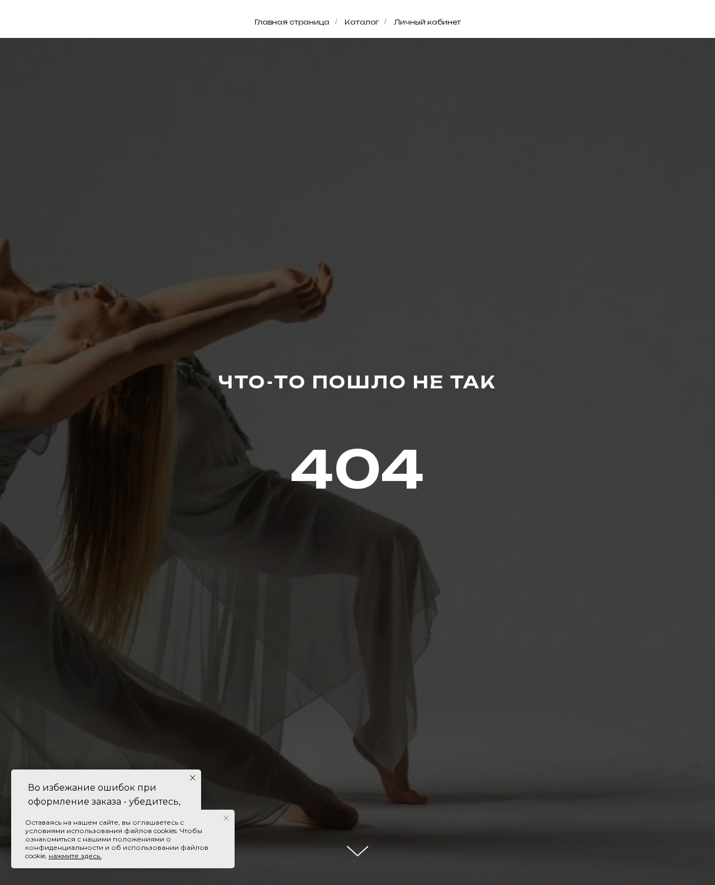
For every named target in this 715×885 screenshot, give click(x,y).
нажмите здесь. (75, 856)
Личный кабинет (427, 22)
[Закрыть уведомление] (192, 777)
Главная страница (292, 22)
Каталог (362, 22)
